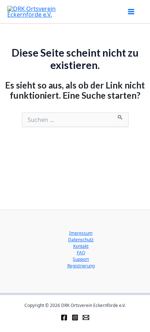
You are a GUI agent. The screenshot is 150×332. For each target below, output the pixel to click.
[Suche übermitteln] (120, 116)
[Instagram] (75, 317)
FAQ (81, 253)
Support (81, 259)
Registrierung (81, 266)
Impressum (80, 233)
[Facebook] (64, 317)
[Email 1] (86, 317)
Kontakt (80, 246)
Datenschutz (81, 240)
